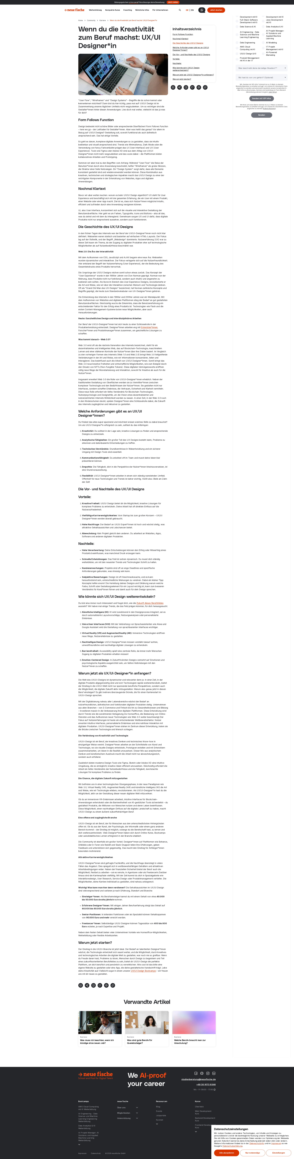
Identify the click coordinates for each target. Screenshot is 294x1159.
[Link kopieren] (112, 985)
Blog (158, 1106)
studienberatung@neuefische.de (198, 1079)
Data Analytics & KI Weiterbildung (86, 1127)
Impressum (82, 1153)
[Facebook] (93, 985)
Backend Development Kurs (205, 1119)
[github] (202, 1073)
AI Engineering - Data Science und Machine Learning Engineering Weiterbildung (88, 1117)
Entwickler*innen (149, 327)
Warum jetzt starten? (182, 79)
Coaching (127, 10)
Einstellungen (278, 1153)
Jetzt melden (173, 2)
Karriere (103, 20)
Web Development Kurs (203, 1112)
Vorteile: (176, 59)
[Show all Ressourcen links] (157, 1124)
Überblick (199, 1106)
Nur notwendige (252, 1153)
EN (192, 10)
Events (159, 1111)
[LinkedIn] (80, 985)
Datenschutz (96, 1153)
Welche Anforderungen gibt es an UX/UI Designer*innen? (191, 48)
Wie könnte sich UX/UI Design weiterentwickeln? (186, 69)
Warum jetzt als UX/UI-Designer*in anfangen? (193, 75)
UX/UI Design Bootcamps (143, 971)
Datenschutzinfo (269, 108)
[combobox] (261, 68)
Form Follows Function (183, 34)
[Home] (74, 10)
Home (80, 20)
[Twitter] (100, 985)
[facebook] (196, 1073)
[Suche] (180, 10)
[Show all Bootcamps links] (79, 1144)
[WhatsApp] (201, 10)
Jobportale (161, 1115)
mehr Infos (272, 92)
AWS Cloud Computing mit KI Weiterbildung (88, 1107)
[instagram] (208, 1073)
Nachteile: (177, 63)
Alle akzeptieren (226, 1153)
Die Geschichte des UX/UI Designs (188, 43)
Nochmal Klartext (180, 39)
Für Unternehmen (160, 10)
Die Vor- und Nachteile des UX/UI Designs (191, 54)
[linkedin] (214, 1073)
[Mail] (106, 985)
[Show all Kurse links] (196, 1132)
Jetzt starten (216, 10)
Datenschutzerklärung (232, 1146)
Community (91, 20)
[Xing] (87, 985)
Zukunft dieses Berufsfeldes (150, 603)
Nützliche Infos (142, 10)
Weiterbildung (95, 10)
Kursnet (159, 1120)
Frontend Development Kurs (205, 1126)
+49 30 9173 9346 (206, 1084)
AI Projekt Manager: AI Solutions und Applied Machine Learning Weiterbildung (88, 1137)
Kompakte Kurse (112, 10)
